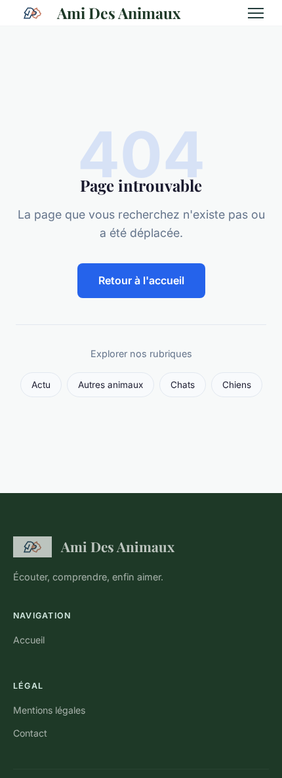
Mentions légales (49, 710)
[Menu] (256, 13)
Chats (183, 384)
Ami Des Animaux (118, 13)
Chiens (236, 384)
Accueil (29, 639)
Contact (30, 733)
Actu (40, 384)
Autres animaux (110, 384)
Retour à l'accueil (141, 280)
